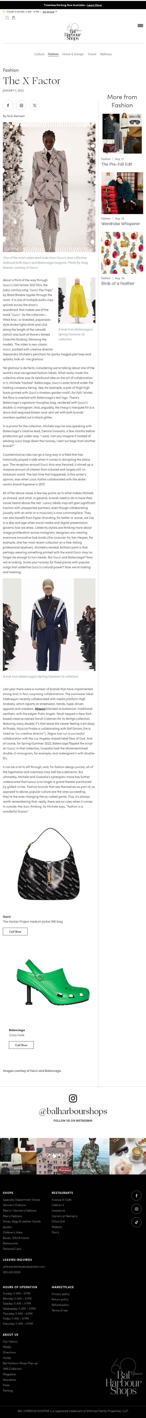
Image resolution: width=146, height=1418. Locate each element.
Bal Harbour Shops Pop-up (20, 1363)
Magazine (9, 1374)
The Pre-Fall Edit (116, 164)
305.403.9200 (12, 1272)
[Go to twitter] (136, 1222)
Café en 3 (58, 1205)
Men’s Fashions (12, 1216)
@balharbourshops (73, 1111)
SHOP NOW (107, 5)
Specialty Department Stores (21, 1199)
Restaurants (10, 1243)
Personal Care (12, 1249)
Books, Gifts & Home (16, 1238)
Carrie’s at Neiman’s (64, 1216)
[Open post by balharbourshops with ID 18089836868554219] (128, 1156)
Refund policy (60, 1305)
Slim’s (55, 1232)
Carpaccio (58, 1210)
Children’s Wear (13, 1232)
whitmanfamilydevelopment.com (24, 1266)
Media (7, 1347)
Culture (39, 54)
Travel (92, 54)
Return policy (60, 1299)
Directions (9, 1352)
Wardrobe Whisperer (120, 223)
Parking (8, 1390)
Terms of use (59, 1310)
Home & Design (73, 54)
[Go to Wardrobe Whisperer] (122, 174)
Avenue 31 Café (61, 1199)
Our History (10, 1341)
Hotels (7, 1358)
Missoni (40, 708)
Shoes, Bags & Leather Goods (21, 1221)
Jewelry (7, 1227)
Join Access (48, 11)
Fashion (53, 54)
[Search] (7, 18)
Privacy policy (61, 1294)
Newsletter (9, 1379)
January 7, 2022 (13, 90)
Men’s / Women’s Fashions (19, 1210)
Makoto (57, 1227)
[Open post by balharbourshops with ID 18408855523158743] (54, 1156)
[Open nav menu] (140, 25)
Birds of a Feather (117, 283)
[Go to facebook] (136, 1195)
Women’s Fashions (14, 1205)
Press (6, 1385)
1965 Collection (12, 1368)
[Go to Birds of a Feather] (122, 234)
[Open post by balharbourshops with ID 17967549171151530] (91, 1156)
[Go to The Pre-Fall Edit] (122, 115)
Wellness (106, 54)
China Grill (58, 1221)
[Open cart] (13, 18)
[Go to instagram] (136, 1209)
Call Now (15, 931)
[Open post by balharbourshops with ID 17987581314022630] (18, 1156)
